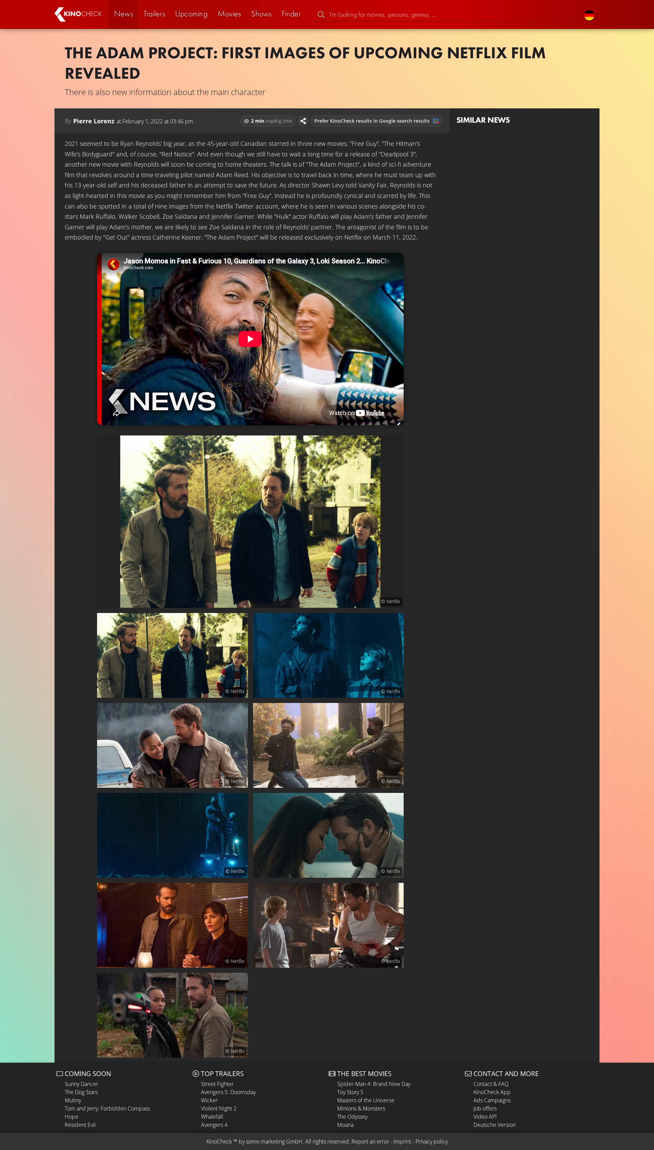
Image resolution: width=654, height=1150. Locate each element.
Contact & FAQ (491, 1083)
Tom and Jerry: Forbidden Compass (107, 1108)
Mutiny (73, 1100)
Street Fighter (217, 1083)
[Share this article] (303, 121)
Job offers (485, 1108)
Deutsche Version (494, 1124)
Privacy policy (432, 1141)
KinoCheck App (492, 1092)
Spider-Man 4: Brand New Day (373, 1083)
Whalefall (212, 1116)
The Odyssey (352, 1116)
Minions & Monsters (361, 1108)
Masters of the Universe (365, 1100)
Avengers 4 (214, 1124)
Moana (345, 1124)
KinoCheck (219, 1141)
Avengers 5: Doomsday (228, 1092)
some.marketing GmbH (274, 1141)
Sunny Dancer (81, 1083)
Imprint (402, 1141)
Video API (485, 1116)
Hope (71, 1116)
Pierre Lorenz (93, 121)
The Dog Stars (81, 1092)
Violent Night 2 (218, 1108)
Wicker (209, 1100)
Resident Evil (80, 1124)
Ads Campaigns (492, 1100)
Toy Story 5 (350, 1092)
